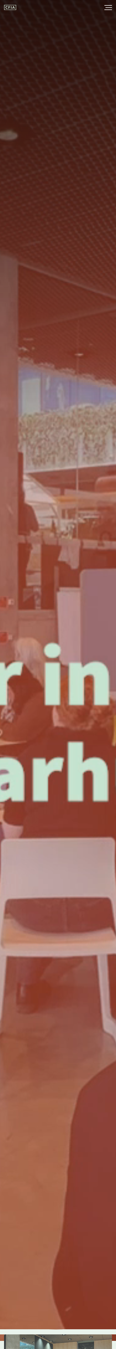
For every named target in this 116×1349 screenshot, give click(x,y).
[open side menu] (103, 7)
